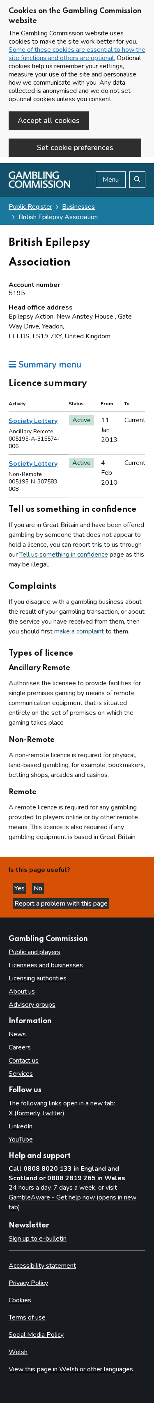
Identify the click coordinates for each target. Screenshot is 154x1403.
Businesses (78, 206)
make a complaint (79, 631)
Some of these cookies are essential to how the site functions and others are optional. (77, 53)
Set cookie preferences (75, 148)
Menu (111, 179)
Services (21, 1073)
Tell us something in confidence (63, 554)
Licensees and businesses (46, 965)
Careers (20, 1047)
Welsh (18, 1352)
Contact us (24, 1060)
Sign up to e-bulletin (38, 1238)
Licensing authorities (38, 978)
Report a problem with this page (61, 903)
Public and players (34, 952)
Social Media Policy (36, 1334)
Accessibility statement (42, 1265)
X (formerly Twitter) (36, 1113)
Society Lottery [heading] (33, 420)
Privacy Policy (28, 1282)
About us (22, 991)
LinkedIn (20, 1126)
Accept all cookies (49, 120)
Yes (20, 888)
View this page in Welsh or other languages (71, 1369)
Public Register (30, 206)
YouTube (21, 1139)
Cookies (20, 1300)
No (39, 888)
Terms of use (27, 1317)
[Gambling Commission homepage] (39, 185)
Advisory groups (32, 1004)
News (17, 1034)
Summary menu (48, 364)
